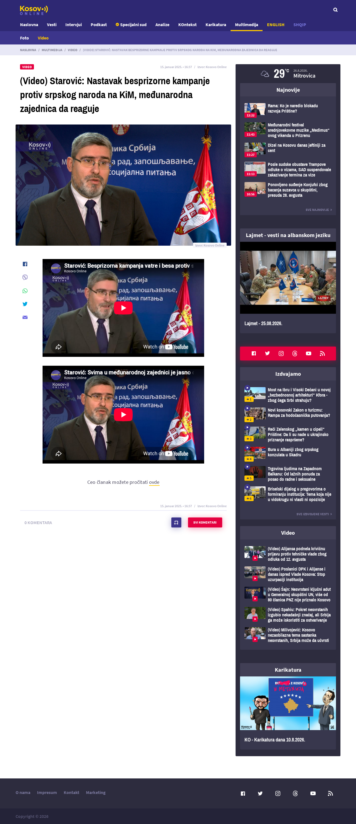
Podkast (99, 24)
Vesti (51, 24)
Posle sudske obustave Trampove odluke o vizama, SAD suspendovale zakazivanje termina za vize (288, 170)
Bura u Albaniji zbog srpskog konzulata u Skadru (288, 454)
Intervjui (73, 24)
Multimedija (246, 24)
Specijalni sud (133, 24)
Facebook (253, 353)
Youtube (308, 353)
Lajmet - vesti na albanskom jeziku (288, 234)
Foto (24, 38)
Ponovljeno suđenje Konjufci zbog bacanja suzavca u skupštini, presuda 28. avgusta (288, 190)
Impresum (47, 792)
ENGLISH (276, 24)
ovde (154, 482)
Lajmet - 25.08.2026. (288, 287)
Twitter (267, 353)
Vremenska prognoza (288, 73)
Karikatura (216, 24)
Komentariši (176, 522)
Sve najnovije (317, 210)
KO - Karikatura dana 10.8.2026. (288, 713)
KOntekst (187, 24)
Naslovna (29, 24)
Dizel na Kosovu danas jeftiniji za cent (288, 150)
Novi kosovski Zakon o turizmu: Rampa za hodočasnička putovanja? (288, 414)
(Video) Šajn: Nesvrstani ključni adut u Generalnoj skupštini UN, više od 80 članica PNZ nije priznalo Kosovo (288, 595)
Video (43, 38)
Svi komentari (205, 522)
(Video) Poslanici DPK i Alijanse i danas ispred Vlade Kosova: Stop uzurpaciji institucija (288, 574)
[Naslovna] (34, 10)
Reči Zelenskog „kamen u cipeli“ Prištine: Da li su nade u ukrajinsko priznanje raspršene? (288, 434)
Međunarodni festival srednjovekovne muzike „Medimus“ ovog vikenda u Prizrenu (288, 130)
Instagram (281, 353)
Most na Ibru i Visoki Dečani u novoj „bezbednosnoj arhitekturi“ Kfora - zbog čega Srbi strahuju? (288, 395)
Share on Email (25, 317)
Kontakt (71, 792)
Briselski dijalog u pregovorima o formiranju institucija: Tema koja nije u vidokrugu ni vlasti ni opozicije (288, 494)
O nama (23, 792)
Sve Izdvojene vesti (312, 514)
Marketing (96, 792)
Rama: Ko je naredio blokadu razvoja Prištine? (288, 110)
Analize (162, 24)
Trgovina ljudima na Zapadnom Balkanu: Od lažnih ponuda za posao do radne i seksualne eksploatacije (288, 474)
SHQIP (299, 24)
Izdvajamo (288, 373)
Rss (322, 353)
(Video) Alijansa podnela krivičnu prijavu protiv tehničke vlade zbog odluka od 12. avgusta (288, 554)
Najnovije (288, 89)
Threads (295, 353)
